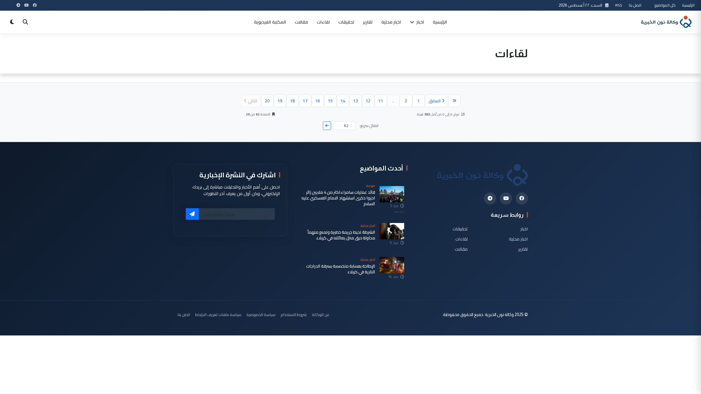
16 (317, 101)
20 (267, 101)
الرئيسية (688, 5)
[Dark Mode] (12, 21)
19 (279, 101)
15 (330, 101)
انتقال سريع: (369, 126)
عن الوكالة (320, 314)
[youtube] (506, 198)
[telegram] (490, 198)
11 (380, 101)
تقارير (368, 22)
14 (342, 101)
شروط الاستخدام (294, 314)
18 (292, 101)
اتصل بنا (635, 5)
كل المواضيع (665, 5)
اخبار (419, 22)
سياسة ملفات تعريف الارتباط (218, 314)
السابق (435, 101)
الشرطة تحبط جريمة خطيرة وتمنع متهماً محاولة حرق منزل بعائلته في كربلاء (341, 235)
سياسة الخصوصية (260, 314)
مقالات (301, 22)
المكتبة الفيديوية (270, 22)
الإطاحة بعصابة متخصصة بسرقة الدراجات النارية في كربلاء (340, 269)
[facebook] (522, 198)
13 (355, 101)
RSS (618, 5)
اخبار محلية (391, 22)
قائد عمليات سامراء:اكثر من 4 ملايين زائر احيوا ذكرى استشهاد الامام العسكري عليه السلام (338, 198)
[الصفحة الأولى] (454, 101)
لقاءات (323, 22)
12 (368, 101)
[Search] (25, 21)
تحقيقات (346, 22)
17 (305, 101)
